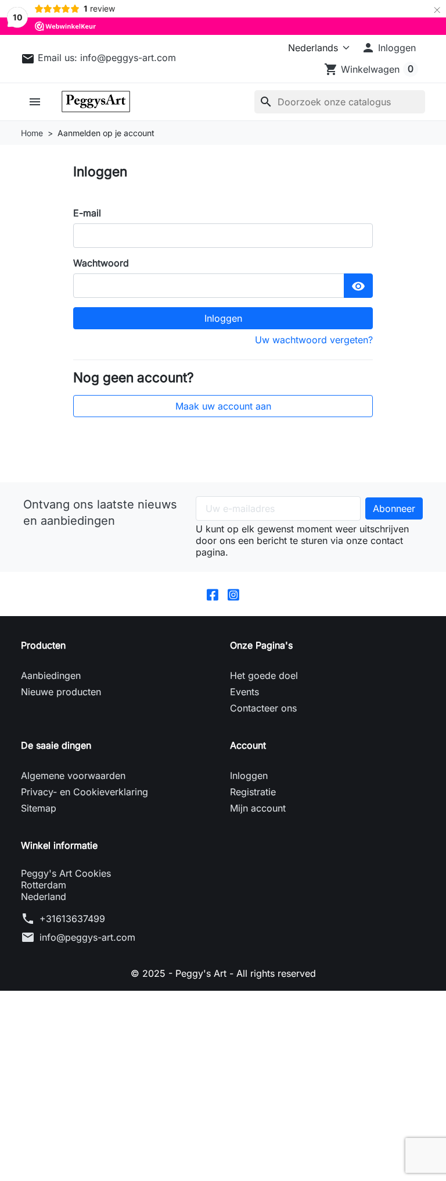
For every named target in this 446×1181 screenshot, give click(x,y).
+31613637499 (72, 918)
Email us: (107, 57)
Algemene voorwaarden (73, 775)
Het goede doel (264, 675)
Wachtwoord (101, 263)
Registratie (253, 792)
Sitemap (38, 808)
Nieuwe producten (61, 692)
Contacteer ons (263, 708)
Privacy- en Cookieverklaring (84, 792)
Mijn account (258, 808)
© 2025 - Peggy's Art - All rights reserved (223, 973)
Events (244, 692)
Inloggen (223, 318)
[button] (388, 47)
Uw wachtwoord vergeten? (314, 340)
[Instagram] (233, 594)
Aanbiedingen (51, 675)
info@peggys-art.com (87, 937)
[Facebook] (212, 594)
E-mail (87, 213)
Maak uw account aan (223, 406)
